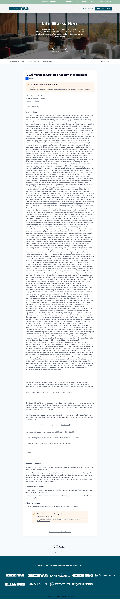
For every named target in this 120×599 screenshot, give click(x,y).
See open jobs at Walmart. (38, 87)
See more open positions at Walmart (60, 532)
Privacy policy (55, 552)
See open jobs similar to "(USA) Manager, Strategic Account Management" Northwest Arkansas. (60, 89)
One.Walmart (65, 425)
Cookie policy (64, 552)
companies (33, 62)
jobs (47, 62)
